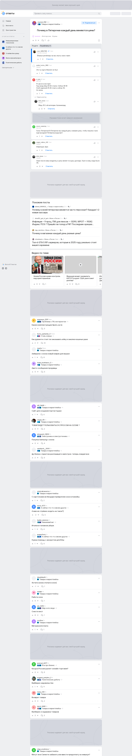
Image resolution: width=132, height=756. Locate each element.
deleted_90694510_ (41, 206)
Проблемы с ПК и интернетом (54, 322)
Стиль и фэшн (46, 336)
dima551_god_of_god (41, 218)
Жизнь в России (54, 218)
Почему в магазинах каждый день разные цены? (56, 233)
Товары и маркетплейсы (50, 24)
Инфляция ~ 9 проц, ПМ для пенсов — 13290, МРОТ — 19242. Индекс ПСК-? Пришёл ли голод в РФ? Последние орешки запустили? (62, 224)
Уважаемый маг (48, 522)
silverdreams (39, 239)
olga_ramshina (39, 230)
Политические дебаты (51, 680)
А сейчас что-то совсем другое (53, 508)
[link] (47, 271)
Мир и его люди (48, 608)
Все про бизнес (48, 665)
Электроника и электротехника (54, 436)
